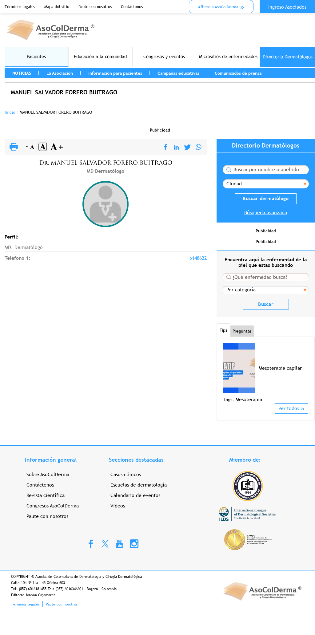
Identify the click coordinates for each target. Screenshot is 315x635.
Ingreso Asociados (287, 7)
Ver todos (288, 408)
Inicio (10, 112)
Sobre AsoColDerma (47, 474)
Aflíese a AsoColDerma (218, 7)
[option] (266, 373)
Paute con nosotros (95, 6)
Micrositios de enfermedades (228, 56)
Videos (117, 506)
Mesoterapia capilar (280, 368)
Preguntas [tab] (242, 331)
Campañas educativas (178, 73)
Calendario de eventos (135, 495)
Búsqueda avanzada (265, 212)
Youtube (119, 543)
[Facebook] (165, 147)
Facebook (91, 543)
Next (304, 373)
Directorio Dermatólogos (288, 56)
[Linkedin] (176, 147)
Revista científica (45, 495)
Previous (227, 373)
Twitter (105, 543)
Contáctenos (132, 6)
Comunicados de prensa (238, 73)
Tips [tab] (223, 330)
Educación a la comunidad (100, 56)
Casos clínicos (125, 474)
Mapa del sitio (56, 6)
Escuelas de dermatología (138, 485)
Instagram (134, 543)
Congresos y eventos (164, 56)
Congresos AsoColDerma (52, 506)
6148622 (198, 258)
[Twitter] (187, 147)
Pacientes (36, 56)
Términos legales (20, 6)
